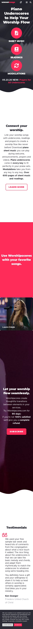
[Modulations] (16, 65)
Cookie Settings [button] (7, 624)
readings (16, 57)
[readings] (16, 49)
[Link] (21, 2)
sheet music (16, 41)
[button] (26, 2)
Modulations (16, 73)
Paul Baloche (8, 327)
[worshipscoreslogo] (8, 2)
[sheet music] (16, 33)
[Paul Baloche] (16, 313)
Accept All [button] (18, 624)
